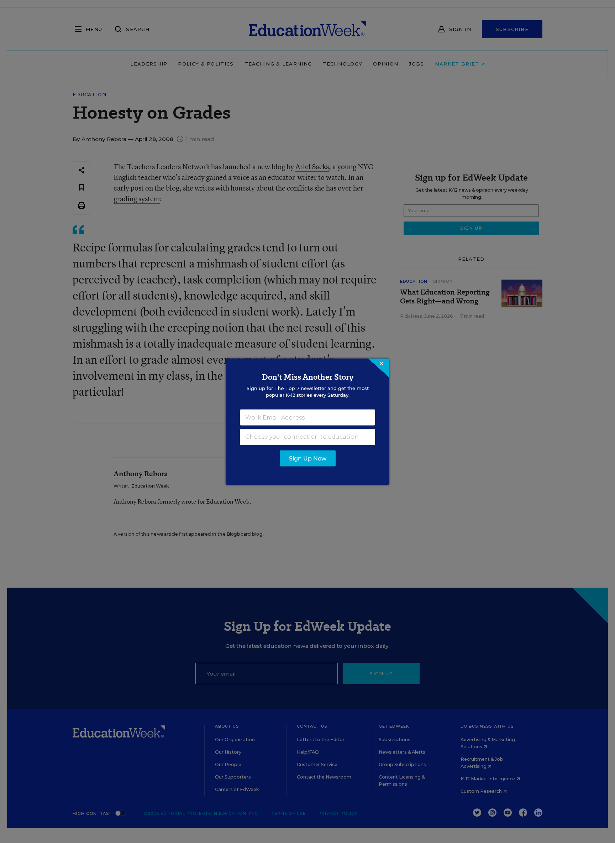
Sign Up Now (307, 458)
